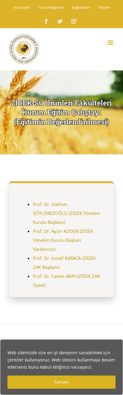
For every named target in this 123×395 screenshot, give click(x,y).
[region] (61, 367)
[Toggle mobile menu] (111, 43)
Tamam (61, 382)
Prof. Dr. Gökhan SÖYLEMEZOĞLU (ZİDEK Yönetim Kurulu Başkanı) (66, 213)
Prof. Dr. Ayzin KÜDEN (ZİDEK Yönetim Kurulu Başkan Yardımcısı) (63, 240)
